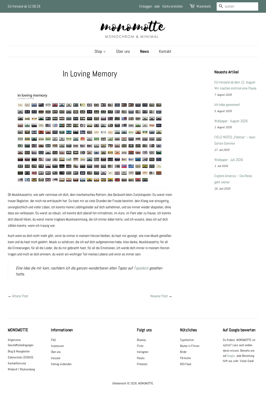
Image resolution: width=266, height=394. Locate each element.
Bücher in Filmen (189, 346)
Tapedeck (141, 268)
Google (231, 356)
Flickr (140, 346)
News (144, 51)
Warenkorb (203, 6)
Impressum (57, 346)
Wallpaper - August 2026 (231, 121)
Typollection (187, 340)
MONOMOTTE (145, 383)
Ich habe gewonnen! (227, 104)
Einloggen (145, 6)
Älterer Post (20, 296)
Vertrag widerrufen (61, 364)
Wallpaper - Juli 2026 (228, 159)
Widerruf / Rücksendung (21, 369)
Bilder (183, 352)
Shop (99, 51)
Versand (55, 358)
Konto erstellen (172, 6)
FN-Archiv (185, 358)
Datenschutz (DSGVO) (20, 357)
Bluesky (141, 340)
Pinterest (142, 364)
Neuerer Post (159, 296)
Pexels (141, 358)
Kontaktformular (17, 363)
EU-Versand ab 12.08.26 (24, 6)
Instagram (143, 352)
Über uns (123, 51)
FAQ (53, 340)
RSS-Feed (185, 364)
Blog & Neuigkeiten (19, 351)
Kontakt (165, 51)
